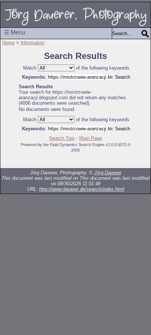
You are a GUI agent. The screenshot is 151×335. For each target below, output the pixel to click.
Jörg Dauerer (107, 172)
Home (8, 42)
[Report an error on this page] (127, 161)
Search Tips (62, 138)
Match (29, 68)
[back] (39, 161)
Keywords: (34, 77)
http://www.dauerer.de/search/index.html (81, 189)
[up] (53, 161)
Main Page (90, 138)
